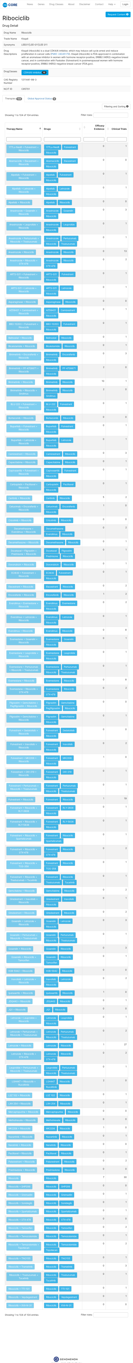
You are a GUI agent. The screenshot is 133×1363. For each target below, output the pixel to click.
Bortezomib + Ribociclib (21, 418)
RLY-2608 (68, 807)
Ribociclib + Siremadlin (20, 1194)
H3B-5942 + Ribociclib (20, 970)
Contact (99, 4)
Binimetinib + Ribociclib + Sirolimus (23, 392)
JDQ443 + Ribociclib (19, 1001)
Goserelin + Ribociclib (19, 948)
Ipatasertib (52, 993)
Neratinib (51, 1145)
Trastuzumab (68, 243)
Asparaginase (53, 302)
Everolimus (51, 534)
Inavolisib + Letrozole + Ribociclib (23, 981)
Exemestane (68, 603)
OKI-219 (67, 771)
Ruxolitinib (51, 1087)
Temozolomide (69, 1236)
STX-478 (50, 266)
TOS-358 (51, 868)
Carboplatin (52, 484)
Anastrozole (52, 210)
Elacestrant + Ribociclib (20, 586)
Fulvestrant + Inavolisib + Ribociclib (23, 746)
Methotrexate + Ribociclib (22, 1120)
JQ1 (48, 1009)
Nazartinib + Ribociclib (20, 1136)
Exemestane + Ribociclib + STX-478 (24, 691)
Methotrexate (53, 1120)
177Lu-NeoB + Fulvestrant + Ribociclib (24, 149)
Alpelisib (50, 174)
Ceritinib (50, 498)
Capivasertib (53, 470)
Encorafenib (68, 354)
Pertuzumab (69, 238)
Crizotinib (51, 520)
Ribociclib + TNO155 (19, 1258)
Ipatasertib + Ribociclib (20, 993)
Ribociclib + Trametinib (20, 1266)
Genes (41, 4)
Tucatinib (70, 882)
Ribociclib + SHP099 (19, 1186)
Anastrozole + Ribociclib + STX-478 (23, 262)
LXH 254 (50, 1103)
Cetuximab (52, 506)
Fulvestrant (70, 147)
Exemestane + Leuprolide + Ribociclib (23, 655)
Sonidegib (66, 1203)
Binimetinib (52, 354)
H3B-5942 (51, 970)
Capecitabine (53, 462)
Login (125, 4)
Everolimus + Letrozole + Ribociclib (24, 619)
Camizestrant (68, 310)
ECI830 (50, 572)
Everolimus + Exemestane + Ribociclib (23, 605)
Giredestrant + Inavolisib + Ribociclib (24, 901)
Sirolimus (50, 395)
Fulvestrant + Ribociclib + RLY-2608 (23, 809)
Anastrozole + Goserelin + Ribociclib (23, 212)
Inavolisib (68, 744)
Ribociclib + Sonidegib (20, 1203)
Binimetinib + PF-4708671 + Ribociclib (24, 370)
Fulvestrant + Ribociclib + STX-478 (23, 851)
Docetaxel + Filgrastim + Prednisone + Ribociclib (24, 552)
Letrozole (65, 188)
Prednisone (52, 556)
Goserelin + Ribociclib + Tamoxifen (23, 959)
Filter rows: (86, 115)
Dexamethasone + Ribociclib (23, 542)
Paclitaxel (68, 484)
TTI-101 (65, 1288)
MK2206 (67, 758)
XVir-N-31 (66, 1305)
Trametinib (66, 1266)
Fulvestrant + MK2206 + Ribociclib (23, 760)
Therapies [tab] (13, 98)
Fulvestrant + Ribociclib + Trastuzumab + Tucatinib (23, 878)
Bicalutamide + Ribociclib (21, 346)
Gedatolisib (69, 730)
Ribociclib (51, 152)
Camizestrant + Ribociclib (22, 454)
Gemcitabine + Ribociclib (21, 890)
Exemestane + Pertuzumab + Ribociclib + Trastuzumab (23, 668)
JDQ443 (50, 1001)
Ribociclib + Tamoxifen (20, 1228)
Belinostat (51, 337)
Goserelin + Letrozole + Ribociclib (24, 923)
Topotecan (51, 1250)
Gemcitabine (67, 702)
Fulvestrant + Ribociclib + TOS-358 (23, 865)
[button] (40, 129)
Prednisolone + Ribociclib (21, 1170)
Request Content (117, 14)
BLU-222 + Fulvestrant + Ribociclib (24, 406)
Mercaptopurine (54, 1111)
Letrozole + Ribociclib (19, 1045)
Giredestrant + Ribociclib (21, 912)
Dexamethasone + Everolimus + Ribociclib (24, 530)
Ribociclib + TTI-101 (19, 1288)
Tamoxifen (51, 962)
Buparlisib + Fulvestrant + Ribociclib (23, 428)
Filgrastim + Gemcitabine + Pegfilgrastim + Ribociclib (24, 704)
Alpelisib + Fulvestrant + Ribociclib (23, 176)
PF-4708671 (69, 368)
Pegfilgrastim (53, 708)
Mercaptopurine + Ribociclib (23, 1111)
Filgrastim (67, 550)
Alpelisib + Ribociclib (19, 202)
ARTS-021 (51, 274)
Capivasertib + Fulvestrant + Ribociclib (24, 472)
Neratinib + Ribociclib (19, 1145)
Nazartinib (51, 1136)
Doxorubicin (52, 564)
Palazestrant (52, 1161)
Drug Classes (56, 4)
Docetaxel (51, 550)
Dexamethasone (54, 528)
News (30, 4)
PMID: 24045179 (60, 54)
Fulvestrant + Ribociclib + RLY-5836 (23, 823)
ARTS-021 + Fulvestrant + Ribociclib (23, 276)
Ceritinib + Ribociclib (19, 498)
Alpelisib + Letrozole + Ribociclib (24, 190)
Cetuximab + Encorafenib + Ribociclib (23, 508)
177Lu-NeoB (52, 147)
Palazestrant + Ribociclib (21, 1161)
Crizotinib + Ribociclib (19, 520)
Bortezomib (52, 418)
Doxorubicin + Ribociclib (21, 564)
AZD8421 (51, 310)
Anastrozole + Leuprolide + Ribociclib (23, 226)
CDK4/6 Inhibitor (34, 72)
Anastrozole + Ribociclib (21, 252)
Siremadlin (66, 1194)
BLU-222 (50, 404)
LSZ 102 (50, 1095)
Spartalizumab (53, 841)
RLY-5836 (68, 821)
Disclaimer (84, 4)
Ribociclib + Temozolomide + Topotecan (23, 1246)
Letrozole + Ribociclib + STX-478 (23, 1055)
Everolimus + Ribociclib (20, 630)
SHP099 (65, 1186)
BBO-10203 (52, 324)
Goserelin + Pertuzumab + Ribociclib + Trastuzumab (23, 937)
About (71, 4)
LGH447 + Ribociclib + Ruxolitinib (24, 1083)
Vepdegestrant (69, 1297)
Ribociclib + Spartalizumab (22, 1211)
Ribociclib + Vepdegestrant (22, 1297)
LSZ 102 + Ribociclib (19, 1095)
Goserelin (68, 210)
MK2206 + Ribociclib (19, 1128)
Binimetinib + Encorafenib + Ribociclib (23, 356)
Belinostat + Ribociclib (20, 337)
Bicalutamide (53, 346)
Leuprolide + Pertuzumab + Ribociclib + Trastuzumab (23, 1069)
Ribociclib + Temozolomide (22, 1236)
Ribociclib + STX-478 (19, 1219)
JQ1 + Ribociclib (17, 1009)
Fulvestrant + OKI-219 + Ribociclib (23, 773)
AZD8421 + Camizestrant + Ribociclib (23, 312)
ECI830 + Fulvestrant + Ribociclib (23, 574)
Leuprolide (69, 224)
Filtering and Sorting (115, 106)
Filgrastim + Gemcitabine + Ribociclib (24, 718)
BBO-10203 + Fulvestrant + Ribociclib (23, 326)
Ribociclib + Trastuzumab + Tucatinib (23, 1277)
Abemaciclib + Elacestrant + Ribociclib (24, 163)
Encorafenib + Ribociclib (21, 595)
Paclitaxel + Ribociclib (20, 1153)
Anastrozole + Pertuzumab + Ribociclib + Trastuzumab (24, 240)
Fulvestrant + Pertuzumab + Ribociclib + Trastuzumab (24, 787)
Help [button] (111, 4)
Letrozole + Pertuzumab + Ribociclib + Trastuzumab (24, 1033)
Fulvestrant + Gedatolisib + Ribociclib (23, 732)
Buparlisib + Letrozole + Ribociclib (23, 442)
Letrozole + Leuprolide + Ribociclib (24, 1019)
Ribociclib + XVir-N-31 (20, 1305)
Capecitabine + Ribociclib (22, 462)
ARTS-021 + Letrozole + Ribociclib (23, 290)
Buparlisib (51, 426)
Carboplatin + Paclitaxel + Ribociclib (23, 486)
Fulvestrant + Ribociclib (20, 799)
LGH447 (50, 1081)
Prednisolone (53, 1170)
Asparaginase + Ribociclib (22, 302)
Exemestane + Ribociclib (21, 680)
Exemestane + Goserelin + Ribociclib (23, 641)
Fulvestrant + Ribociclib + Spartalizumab (23, 837)
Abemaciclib (52, 161)
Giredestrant (52, 899)
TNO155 (65, 1258)
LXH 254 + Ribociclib (19, 1103)
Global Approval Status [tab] (41, 98)
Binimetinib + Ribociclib (20, 382)
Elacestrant (70, 161)
